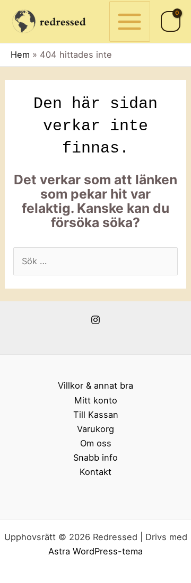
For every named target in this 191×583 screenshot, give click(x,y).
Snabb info (95, 457)
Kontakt (95, 472)
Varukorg (95, 429)
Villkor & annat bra (95, 385)
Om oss (95, 443)
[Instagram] (95, 320)
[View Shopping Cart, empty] (170, 21)
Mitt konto (95, 400)
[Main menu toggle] (129, 21)
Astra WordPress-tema (95, 551)
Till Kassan (95, 414)
